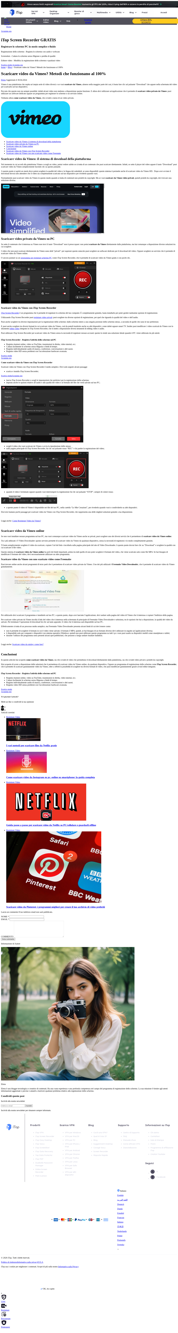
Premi (153, 1144)
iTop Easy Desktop (43, 1140)
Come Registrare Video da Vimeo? (26, 521)
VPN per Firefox (72, 1158)
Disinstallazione (130, 1148)
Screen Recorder (100, 1151)
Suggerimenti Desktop (103, 1144)
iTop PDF (39, 1159)
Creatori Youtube (158, 1154)
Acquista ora (6, 31)
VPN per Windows (73, 1132)
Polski (119, 1236)
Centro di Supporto (131, 1132)
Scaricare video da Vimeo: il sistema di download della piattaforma (33, 141)
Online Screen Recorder (41, 1170)
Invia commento (8, 939)
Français (120, 1217)
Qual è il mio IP (100, 1136)
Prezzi (145, 12)
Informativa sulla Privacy (68, 1266)
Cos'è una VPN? (100, 1132)
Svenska (120, 1244)
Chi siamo (155, 1132)
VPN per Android (72, 1150)
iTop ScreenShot (42, 1148)
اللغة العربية (122, 1200)
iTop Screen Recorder (10, 313)
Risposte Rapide (100, 1155)
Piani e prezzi (41, 1176)
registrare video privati (43, 317)
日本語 (120, 1226)
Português (121, 1240)
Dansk (120, 1209)
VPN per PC (70, 1140)
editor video (14, 328)
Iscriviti (29, 1106)
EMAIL (5, 919)
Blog (56, 21)
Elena (3, 80)
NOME (5, 916)
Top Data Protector (43, 1155)
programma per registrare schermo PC (36, 258)
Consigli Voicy (99, 1148)
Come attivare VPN (131, 1144)
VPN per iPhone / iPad (72, 1145)
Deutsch (120, 1204)
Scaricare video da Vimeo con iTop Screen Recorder (27, 151)
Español (120, 1213)
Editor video (46, 21)
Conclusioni (11, 149)
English (120, 1195)
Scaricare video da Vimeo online (19, 146)
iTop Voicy (39, 1144)
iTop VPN (39, 1132)
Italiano (120, 1222)
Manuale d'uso (129, 1140)
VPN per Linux (71, 1162)
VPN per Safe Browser (71, 1166)
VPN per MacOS (72, 1136)
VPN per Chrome (72, 1154)
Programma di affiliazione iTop (162, 1149)
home (3, 67)
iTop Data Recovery (44, 1151)
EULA (40, 1262)
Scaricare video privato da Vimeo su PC (22, 144)
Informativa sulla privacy (27, 1262)
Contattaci (155, 1136)
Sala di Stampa (157, 1140)
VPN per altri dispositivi (70, 1173)
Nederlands (122, 1231)
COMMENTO (7, 936)
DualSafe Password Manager (43, 1164)
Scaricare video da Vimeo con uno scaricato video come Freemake (33, 153)
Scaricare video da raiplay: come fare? (28, 644)
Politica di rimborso (9, 1262)
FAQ (68, 21)
